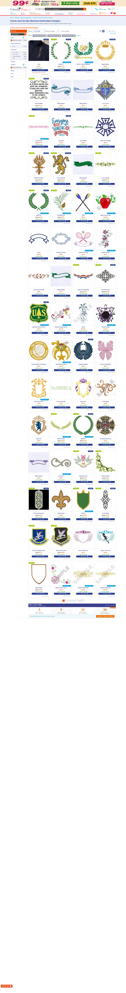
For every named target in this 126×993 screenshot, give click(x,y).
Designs (17, 17)
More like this (44, 74)
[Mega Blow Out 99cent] (63, 3)
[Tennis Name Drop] (83, 239)
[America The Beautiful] (83, 276)
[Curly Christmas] (105, 164)
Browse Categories (26, 17)
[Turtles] (83, 313)
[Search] (84, 9)
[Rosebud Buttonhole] (105, 574)
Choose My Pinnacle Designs (105, 616)
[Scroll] (38, 239)
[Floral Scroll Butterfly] (105, 350)
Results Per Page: (50, 31)
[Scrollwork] (61, 462)
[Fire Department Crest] (105, 425)
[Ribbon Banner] (61, 90)
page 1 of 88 (111, 31)
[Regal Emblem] (105, 50)
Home (11, 17)
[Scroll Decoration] (105, 276)
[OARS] (83, 201)
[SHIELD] (83, 499)
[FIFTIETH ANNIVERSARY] (83, 50)
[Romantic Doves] (83, 462)
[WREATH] (61, 50)
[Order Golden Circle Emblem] (38, 350)
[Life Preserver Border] (38, 276)
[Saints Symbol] (61, 499)
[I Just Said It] (61, 127)
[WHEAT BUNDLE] (38, 164)
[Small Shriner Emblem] (61, 350)
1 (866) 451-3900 (102, 9)
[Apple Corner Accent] (105, 201)
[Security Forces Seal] (61, 537)
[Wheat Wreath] (61, 425)
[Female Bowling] (105, 313)
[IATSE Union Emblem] (105, 127)
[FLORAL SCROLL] (105, 239)
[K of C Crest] (105, 90)
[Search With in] (25, 34)
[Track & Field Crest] (83, 537)
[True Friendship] (38, 90)
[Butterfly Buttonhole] (83, 574)
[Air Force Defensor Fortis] (38, 537)
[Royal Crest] (83, 388)
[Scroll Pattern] (83, 127)
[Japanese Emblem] (83, 350)
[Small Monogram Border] (61, 313)
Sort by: (30, 31)
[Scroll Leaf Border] (61, 388)
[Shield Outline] (38, 574)
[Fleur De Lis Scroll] (38, 388)
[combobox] (64, 9)
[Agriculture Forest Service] (38, 313)
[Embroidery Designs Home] (20, 9)
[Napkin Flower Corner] (61, 574)
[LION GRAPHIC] (61, 164)
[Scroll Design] (105, 388)
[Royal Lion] (38, 425)
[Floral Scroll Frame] (61, 239)
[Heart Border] (38, 127)
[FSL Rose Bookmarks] (38, 499)
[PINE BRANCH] (61, 201)
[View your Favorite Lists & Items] (111, 13)
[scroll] (38, 50)
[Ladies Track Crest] (105, 537)
